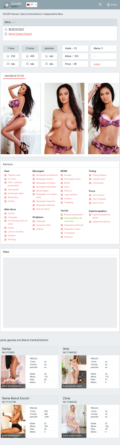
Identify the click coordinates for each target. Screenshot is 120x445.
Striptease (40, 221)
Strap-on (68, 191)
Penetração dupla (16, 193)
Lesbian (39, 229)
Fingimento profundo (73, 225)
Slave (66, 187)
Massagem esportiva (45, 201)
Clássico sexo (14, 175)
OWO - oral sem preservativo (15, 184)
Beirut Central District (31, 14)
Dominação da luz (72, 179)
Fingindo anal (98, 179)
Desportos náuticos (101, 221)
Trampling (68, 202)
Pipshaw (11, 235)
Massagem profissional (47, 175)
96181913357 (16, 29)
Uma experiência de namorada (73, 219)
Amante (67, 175)
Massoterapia (42, 191)
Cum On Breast (99, 199)
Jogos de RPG (70, 194)
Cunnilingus (69, 233)
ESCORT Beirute (11, 14)
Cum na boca (98, 195)
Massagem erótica (44, 179)
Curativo (68, 198)
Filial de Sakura (43, 209)
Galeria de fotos (14, 76)
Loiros (97, 64)
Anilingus (68, 237)
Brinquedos (13, 197)
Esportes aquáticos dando (101, 216)
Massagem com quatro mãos (46, 195)
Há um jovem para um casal (17, 222)
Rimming (12, 239)
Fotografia (12, 217)
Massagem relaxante (45, 205)
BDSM (67, 183)
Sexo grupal (13, 189)
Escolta (11, 213)
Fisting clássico (99, 175)
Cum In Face (97, 203)
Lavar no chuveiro (16, 231)
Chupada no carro (72, 229)
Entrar (114, 4)
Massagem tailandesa (46, 187)
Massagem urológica (45, 183)
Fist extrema (97, 183)
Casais (11, 228)
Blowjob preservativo (73, 214)
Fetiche (11, 201)
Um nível (11, 179)
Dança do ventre (43, 225)
